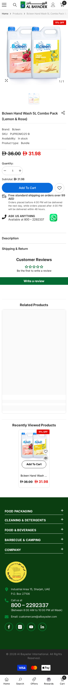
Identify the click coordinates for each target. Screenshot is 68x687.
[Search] (15, 5)
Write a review (34, 281)
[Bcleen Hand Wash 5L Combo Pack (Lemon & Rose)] (34, 445)
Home (5, 13)
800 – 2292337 (34, 219)
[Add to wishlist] (46, 451)
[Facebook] (9, 627)
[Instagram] (20, 627)
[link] (59, 188)
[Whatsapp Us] (53, 217)
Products (17, 13)
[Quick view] (46, 458)
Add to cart (27, 188)
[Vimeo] (42, 627)
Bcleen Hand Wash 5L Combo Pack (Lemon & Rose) (34, 475)
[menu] (4, 4)
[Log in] (53, 5)
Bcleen (16, 129)
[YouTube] (31, 627)
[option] (34, 52)
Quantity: (7, 163)
